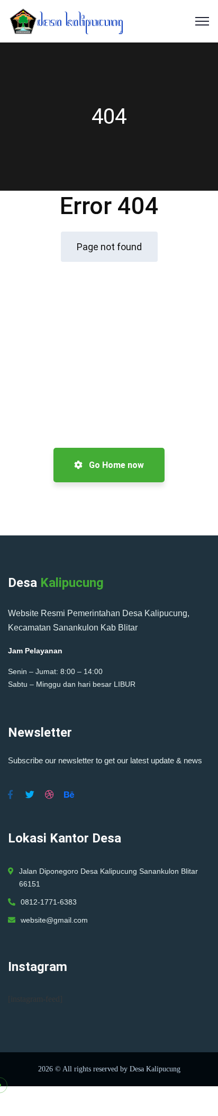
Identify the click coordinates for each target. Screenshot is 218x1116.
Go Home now (115, 465)
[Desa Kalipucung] (65, 20)
